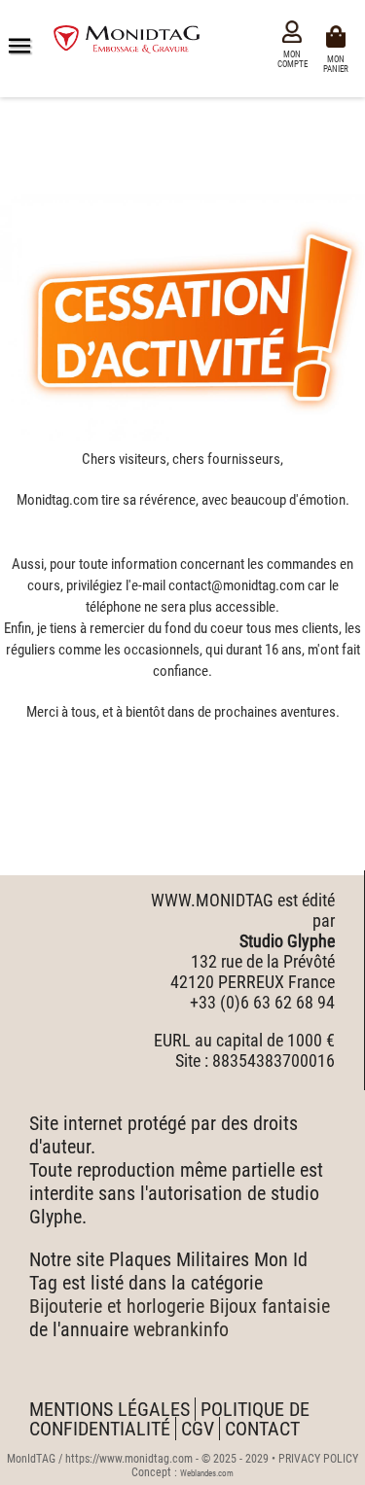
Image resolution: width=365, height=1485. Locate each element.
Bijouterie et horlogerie (116, 1306)
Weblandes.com (207, 1473)
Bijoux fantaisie (269, 1306)
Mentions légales (109, 1409)
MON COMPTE (292, 59)
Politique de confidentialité (169, 1418)
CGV (197, 1428)
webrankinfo (181, 1329)
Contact (262, 1428)
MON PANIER (338, 63)
